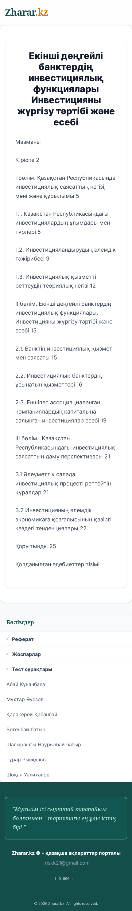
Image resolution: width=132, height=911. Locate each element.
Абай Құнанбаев (25, 684)
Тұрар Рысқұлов (26, 759)
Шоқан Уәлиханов (27, 775)
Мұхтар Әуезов (25, 699)
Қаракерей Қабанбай (31, 714)
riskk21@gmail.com (67, 863)
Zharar (26, 12)
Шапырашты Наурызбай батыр (43, 744)
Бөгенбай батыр (25, 729)
